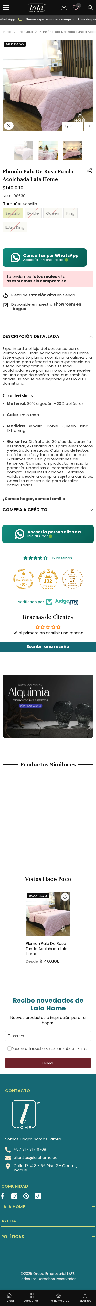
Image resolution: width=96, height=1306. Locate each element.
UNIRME (48, 1063)
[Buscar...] (90, 8)
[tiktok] (37, 1196)
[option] (48, 85)
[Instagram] (14, 1196)
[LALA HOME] (48, 706)
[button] (78, 126)
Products (25, 32)
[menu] (6, 8)
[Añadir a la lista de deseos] (65, 897)
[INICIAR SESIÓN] (64, 7)
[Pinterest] (26, 1196)
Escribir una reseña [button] (48, 646)
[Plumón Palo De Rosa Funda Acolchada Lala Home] (48, 914)
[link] (25, 846)
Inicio (7, 32)
